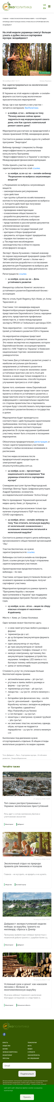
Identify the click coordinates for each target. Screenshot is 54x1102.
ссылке (36, 168)
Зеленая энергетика (10, 1052)
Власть (5, 1042)
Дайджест (11, 755)
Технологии (32, 1042)
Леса (18, 755)
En (44, 8)
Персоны (6, 1058)
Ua (44, 5)
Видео (30, 1049)
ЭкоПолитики (31, 108)
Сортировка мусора (28, 755)
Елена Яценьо (45, 81)
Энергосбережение (18, 758)
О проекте (31, 1052)
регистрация (40, 442)
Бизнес (5, 1049)
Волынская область (23, 1005)
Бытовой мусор (21, 884)
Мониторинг (7, 1055)
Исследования (33, 1058)
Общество (6, 1045)
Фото (30, 1045)
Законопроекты (34, 1055)
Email (7, 1066)
